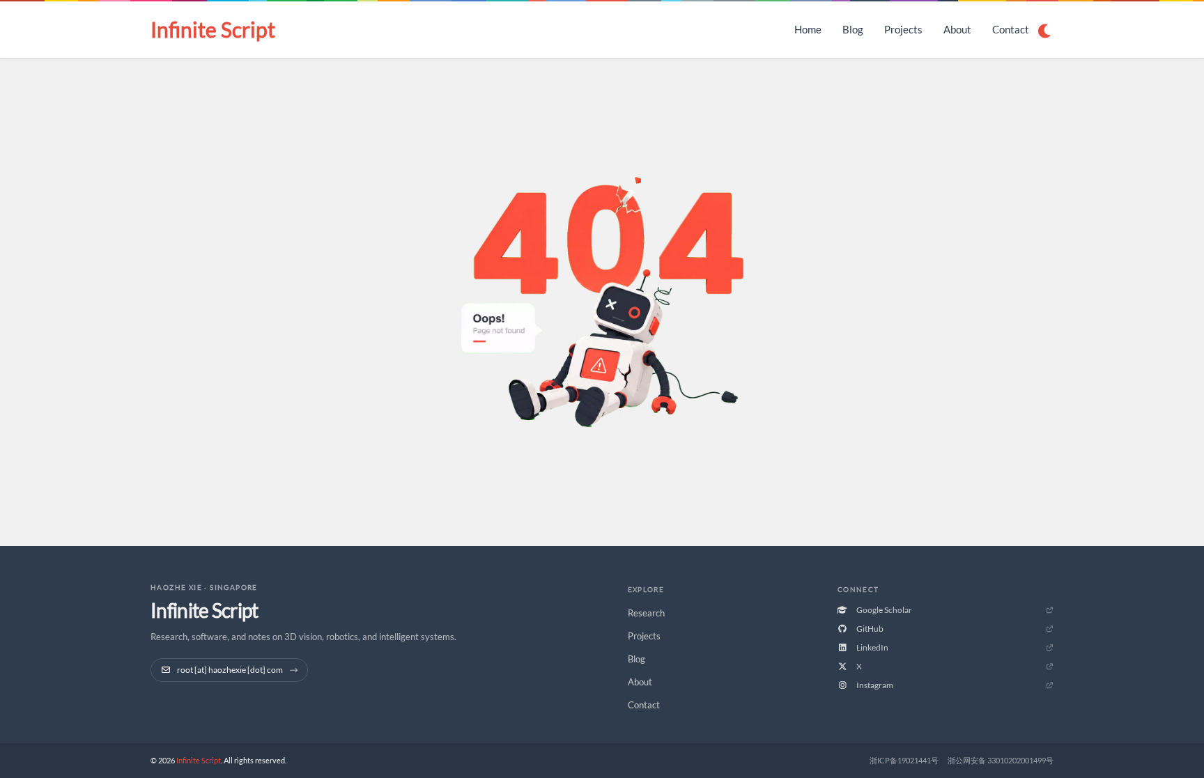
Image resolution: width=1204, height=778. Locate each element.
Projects (903, 29)
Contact (1010, 29)
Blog (852, 29)
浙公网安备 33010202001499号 (1001, 760)
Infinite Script (212, 29)
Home (807, 29)
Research (646, 612)
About (957, 29)
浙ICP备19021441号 (904, 760)
